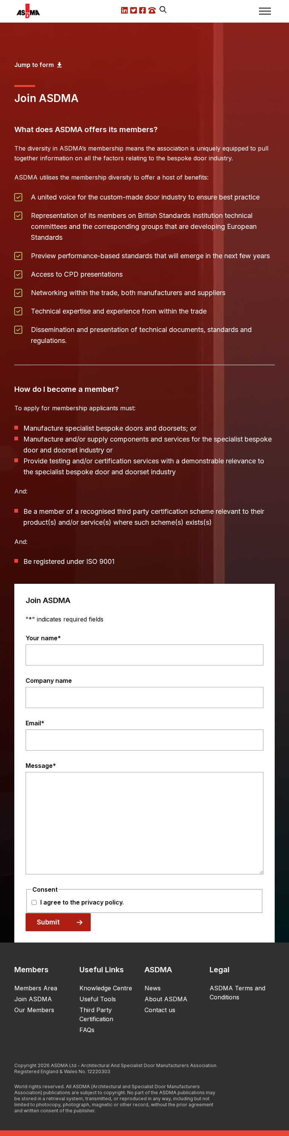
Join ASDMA (33, 999)
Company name (49, 680)
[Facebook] (269, 1070)
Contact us (159, 1010)
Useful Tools (97, 999)
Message (41, 765)
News (152, 988)
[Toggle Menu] (265, 11)
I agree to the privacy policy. (82, 902)
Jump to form (34, 65)
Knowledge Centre (105, 988)
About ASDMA (165, 999)
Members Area (35, 988)
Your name (43, 638)
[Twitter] (256, 1070)
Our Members (34, 1010)
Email (35, 723)
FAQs (86, 1030)
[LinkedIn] (243, 1070)
